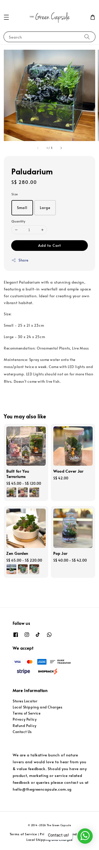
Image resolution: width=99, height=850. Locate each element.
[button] (6, 17)
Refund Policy (25, 725)
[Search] (87, 37)
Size (14, 194)
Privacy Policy (25, 719)
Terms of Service (27, 713)
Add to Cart (49, 245)
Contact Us (22, 731)
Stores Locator (25, 701)
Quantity (18, 221)
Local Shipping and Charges (37, 707)
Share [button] (23, 260)
